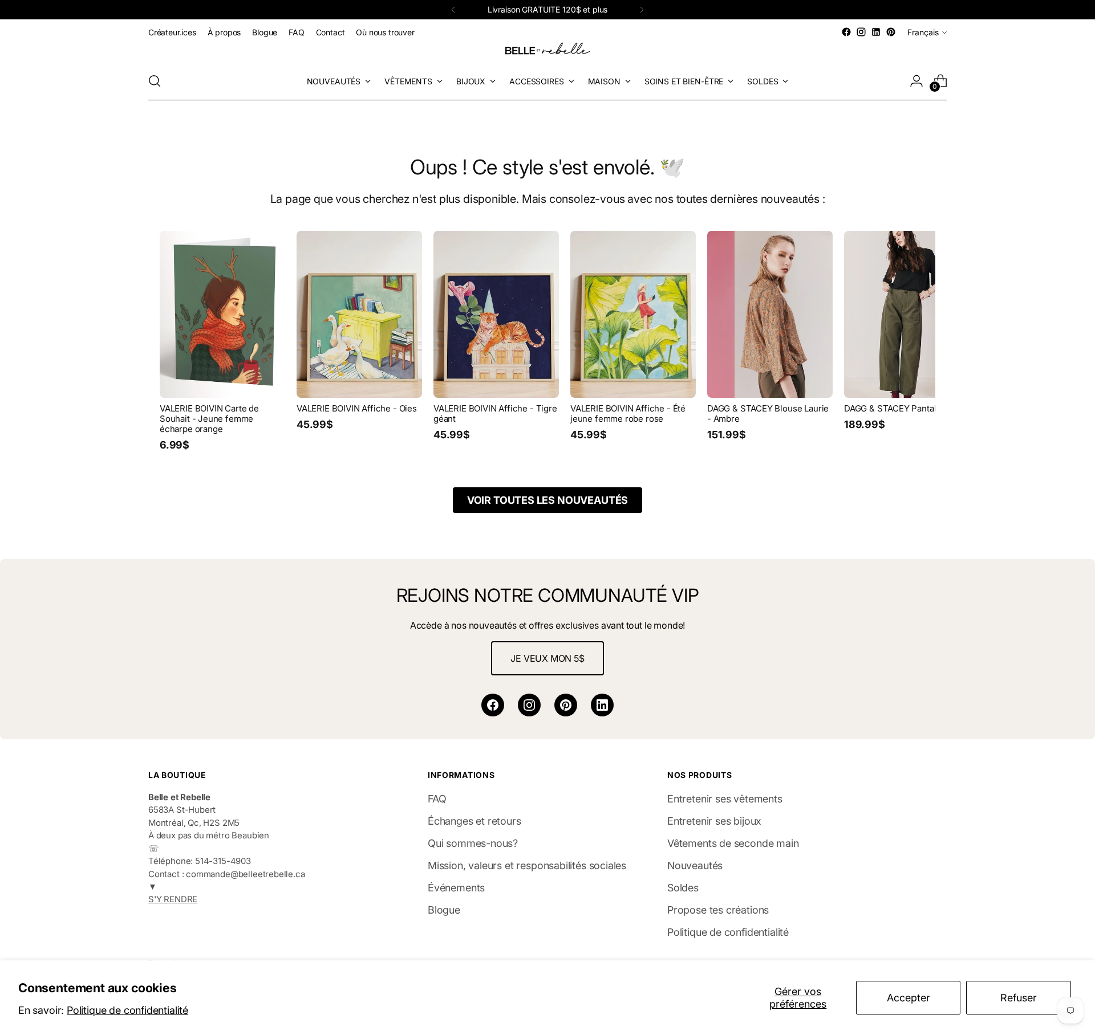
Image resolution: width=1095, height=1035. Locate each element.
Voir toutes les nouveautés (547, 500)
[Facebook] (492, 705)
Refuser (1018, 998)
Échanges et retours (474, 821)
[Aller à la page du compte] (916, 81)
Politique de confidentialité (127, 1010)
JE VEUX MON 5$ (547, 658)
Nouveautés (695, 865)
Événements (456, 888)
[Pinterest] (565, 705)
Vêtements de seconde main (733, 843)
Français (923, 32)
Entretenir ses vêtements (724, 799)
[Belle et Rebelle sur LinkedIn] (876, 32)
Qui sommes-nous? (473, 843)
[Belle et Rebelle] (547, 51)
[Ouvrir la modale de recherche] (154, 81)
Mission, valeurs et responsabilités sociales (527, 865)
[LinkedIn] (602, 705)
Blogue (444, 910)
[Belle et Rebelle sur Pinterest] (891, 32)
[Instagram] (529, 705)
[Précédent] (453, 9)
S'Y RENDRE (172, 899)
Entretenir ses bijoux (714, 821)
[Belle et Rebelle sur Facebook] (846, 32)
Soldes (683, 888)
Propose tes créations (718, 910)
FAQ (437, 799)
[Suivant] (641, 9)
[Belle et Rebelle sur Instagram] (861, 32)
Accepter (908, 998)
